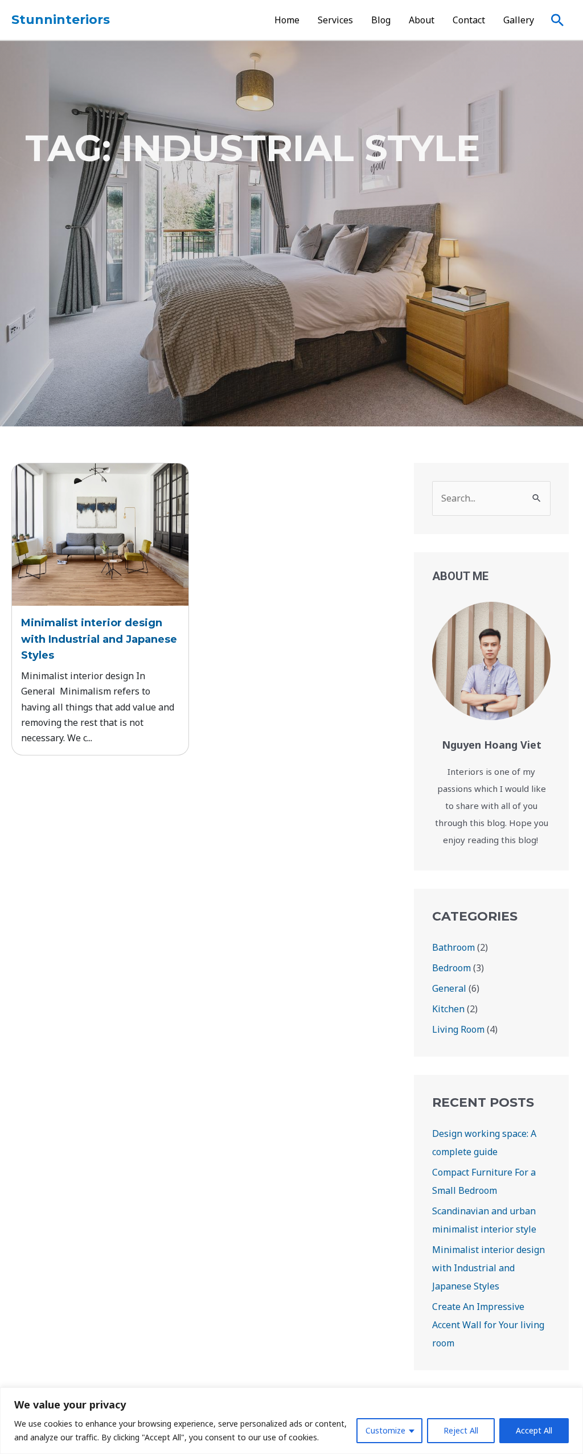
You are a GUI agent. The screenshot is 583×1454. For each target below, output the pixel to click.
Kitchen (448, 1009)
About (421, 20)
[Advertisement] (291, 341)
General (449, 988)
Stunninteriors (60, 19)
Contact (469, 20)
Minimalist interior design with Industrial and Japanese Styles (99, 639)
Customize (385, 1430)
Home (286, 20)
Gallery (518, 20)
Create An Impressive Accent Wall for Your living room (488, 1324)
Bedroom (451, 968)
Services (335, 20)
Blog (381, 20)
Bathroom (453, 947)
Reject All (461, 1430)
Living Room (458, 1029)
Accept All (534, 1430)
